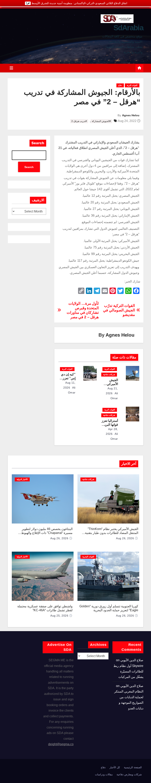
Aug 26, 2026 (125, 538)
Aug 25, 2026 (59, 615)
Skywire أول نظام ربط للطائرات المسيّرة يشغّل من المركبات (128, 671)
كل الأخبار (115, 767)
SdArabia (128, 28)
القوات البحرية (88, 557)
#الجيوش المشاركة (101, 121)
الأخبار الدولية (22, 479)
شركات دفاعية (109, 374)
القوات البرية (132, 85)
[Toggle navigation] (11, 68)
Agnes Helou (130, 115)
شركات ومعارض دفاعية (129, 774)
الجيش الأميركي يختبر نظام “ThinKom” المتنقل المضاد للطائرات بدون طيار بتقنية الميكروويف (111, 532)
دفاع (120, 85)
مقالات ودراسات (104, 774)
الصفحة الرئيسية (133, 767)
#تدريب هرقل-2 (79, 121)
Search (37, 143)
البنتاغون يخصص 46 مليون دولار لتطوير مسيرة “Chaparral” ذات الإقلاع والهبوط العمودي (47, 532)
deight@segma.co (61, 744)
